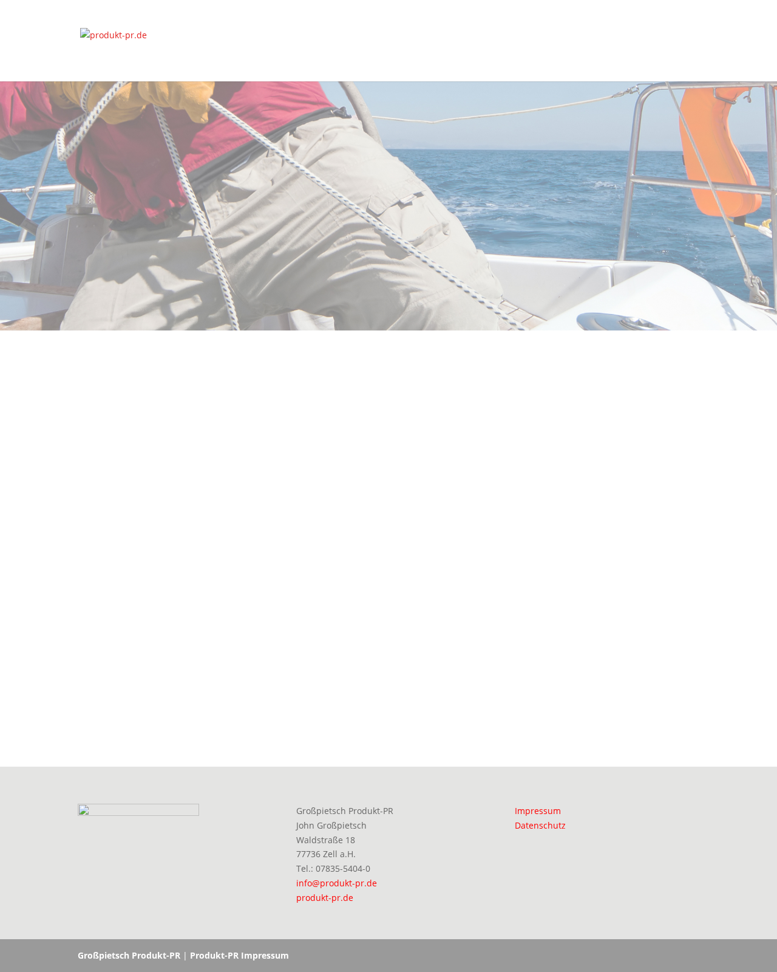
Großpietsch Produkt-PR (129, 955)
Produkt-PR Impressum (239, 955)
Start (689, 41)
